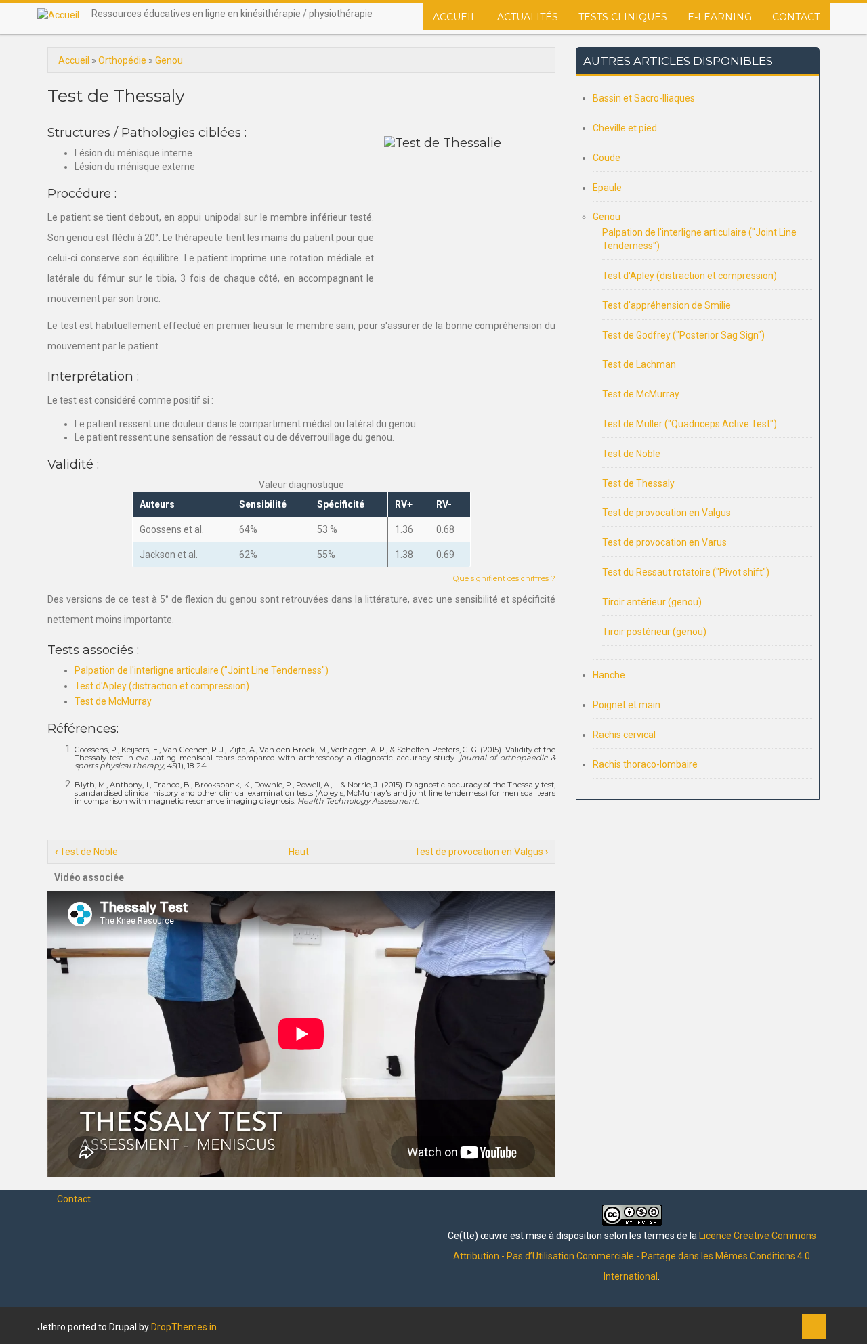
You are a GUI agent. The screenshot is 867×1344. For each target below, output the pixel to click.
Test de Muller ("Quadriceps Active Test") (689, 423)
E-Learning (720, 17)
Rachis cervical (624, 734)
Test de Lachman (639, 364)
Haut (299, 851)
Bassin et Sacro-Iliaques (644, 98)
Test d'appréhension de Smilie (666, 305)
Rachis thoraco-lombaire (645, 764)
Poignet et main (626, 704)
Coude (606, 157)
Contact (796, 17)
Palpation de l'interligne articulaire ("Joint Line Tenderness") (202, 670)
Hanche (609, 675)
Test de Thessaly (638, 483)
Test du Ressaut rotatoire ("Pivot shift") (685, 572)
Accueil (455, 17)
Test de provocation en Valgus (481, 851)
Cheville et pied (625, 128)
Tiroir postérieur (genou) (654, 631)
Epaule (607, 187)
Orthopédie (122, 60)
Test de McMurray (113, 701)
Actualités (527, 17)
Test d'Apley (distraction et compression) (162, 685)
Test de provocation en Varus (664, 542)
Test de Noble (86, 851)
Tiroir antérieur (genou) (652, 602)
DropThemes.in (184, 1327)
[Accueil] (58, 14)
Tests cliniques (622, 17)
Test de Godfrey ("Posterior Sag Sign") (683, 335)
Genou (169, 60)
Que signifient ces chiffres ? (504, 578)
